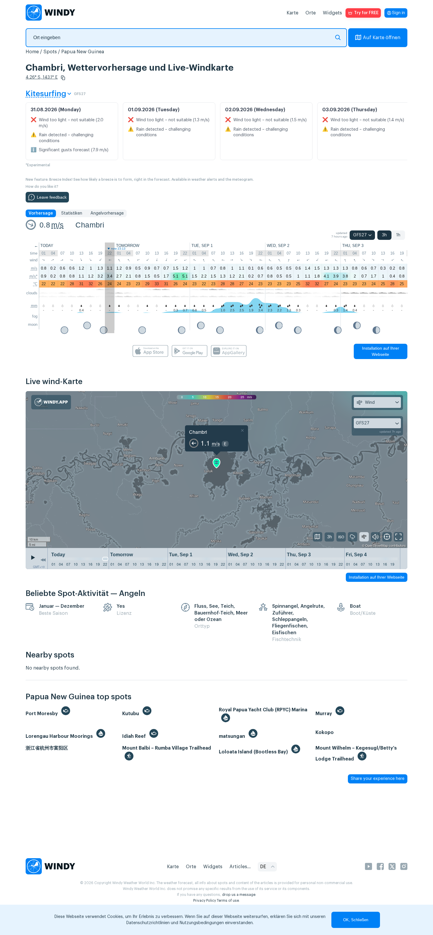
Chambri (89, 225)
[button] (63, 78)
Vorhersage (41, 213)
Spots (50, 51)
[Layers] (317, 537)
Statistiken (71, 213)
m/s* (33, 276)
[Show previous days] (43, 560)
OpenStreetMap (376, 545)
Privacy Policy (204, 900)
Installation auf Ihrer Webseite (380, 351)
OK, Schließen (355, 920)
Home (32, 51)
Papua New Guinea (82, 51)
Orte (310, 13)
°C (35, 284)
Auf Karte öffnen (381, 37)
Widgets (332, 13)
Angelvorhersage (107, 213)
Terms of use (228, 900)
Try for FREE (366, 13)
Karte (292, 13)
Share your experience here (377, 779)
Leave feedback (52, 197)
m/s (57, 225)
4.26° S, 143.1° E (42, 77)
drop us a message (238, 894)
